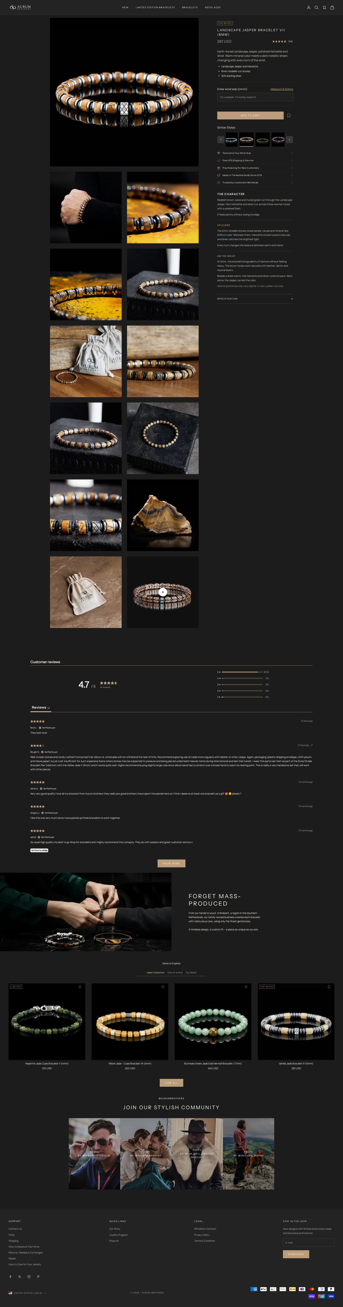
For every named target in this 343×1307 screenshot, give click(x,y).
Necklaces (213, 7)
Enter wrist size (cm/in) (232, 89)
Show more (171, 863)
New (125, 7)
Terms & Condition (204, 1240)
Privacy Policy (202, 1234)
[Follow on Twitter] (19, 1276)
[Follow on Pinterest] (38, 1276)
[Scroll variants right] (289, 139)
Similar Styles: (226, 127)
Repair (12, 1258)
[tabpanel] (171, 793)
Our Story (114, 1228)
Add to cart (250, 115)
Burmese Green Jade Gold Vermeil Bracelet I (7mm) (213, 1063)
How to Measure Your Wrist (24, 1246)
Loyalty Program (118, 1234)
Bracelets (190, 7)
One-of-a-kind (175, 972)
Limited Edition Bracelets (155, 7)
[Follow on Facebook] (10, 1276)
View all (171, 1082)
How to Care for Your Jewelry (25, 1264)
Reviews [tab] (41, 707)
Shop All (113, 1240)
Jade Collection (156, 972)
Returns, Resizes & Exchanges (26, 1252)
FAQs (11, 1234)
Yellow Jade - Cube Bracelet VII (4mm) (129, 1063)
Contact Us (15, 1228)
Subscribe (296, 1254)
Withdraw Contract (205, 1228)
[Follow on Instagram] (29, 1276)
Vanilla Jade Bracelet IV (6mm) (296, 1063)
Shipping (13, 1240)
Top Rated (191, 972)
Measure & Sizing (282, 89)
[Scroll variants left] (220, 139)
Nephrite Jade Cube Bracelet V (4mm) (47, 1063)
